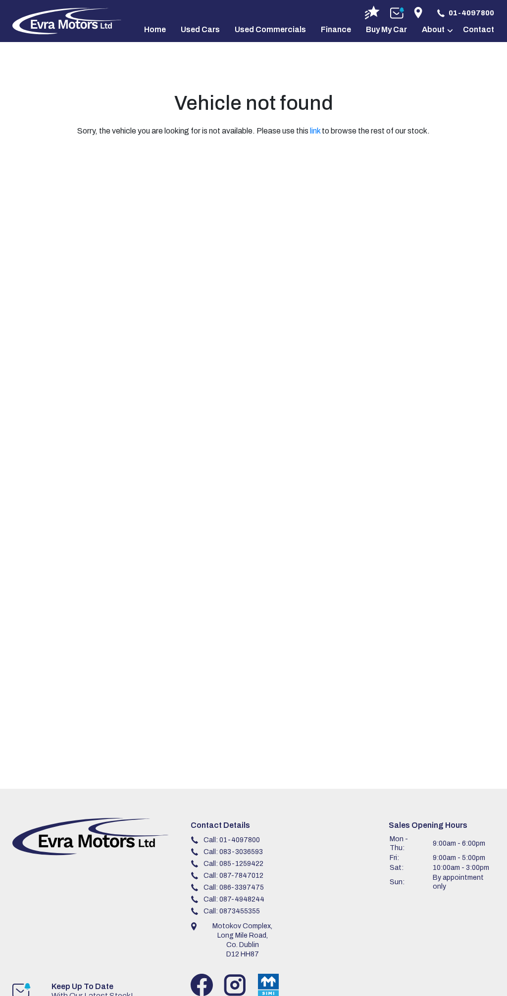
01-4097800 (471, 13)
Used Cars (200, 29)
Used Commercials (270, 29)
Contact (478, 29)
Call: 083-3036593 (233, 852)
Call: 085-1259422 (233, 863)
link (315, 131)
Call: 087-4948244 (233, 899)
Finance (336, 29)
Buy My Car (386, 29)
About (433, 29)
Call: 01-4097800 (231, 840)
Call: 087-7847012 (233, 875)
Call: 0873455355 (231, 911)
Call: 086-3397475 (233, 887)
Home (155, 29)
